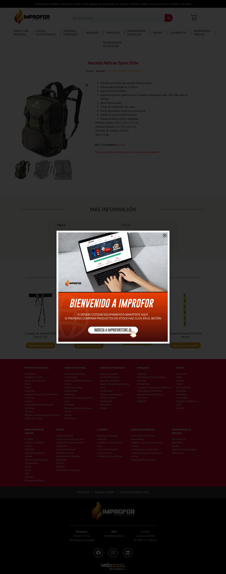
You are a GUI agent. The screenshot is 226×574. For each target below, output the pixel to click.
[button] (164, 235)
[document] (113, 287)
